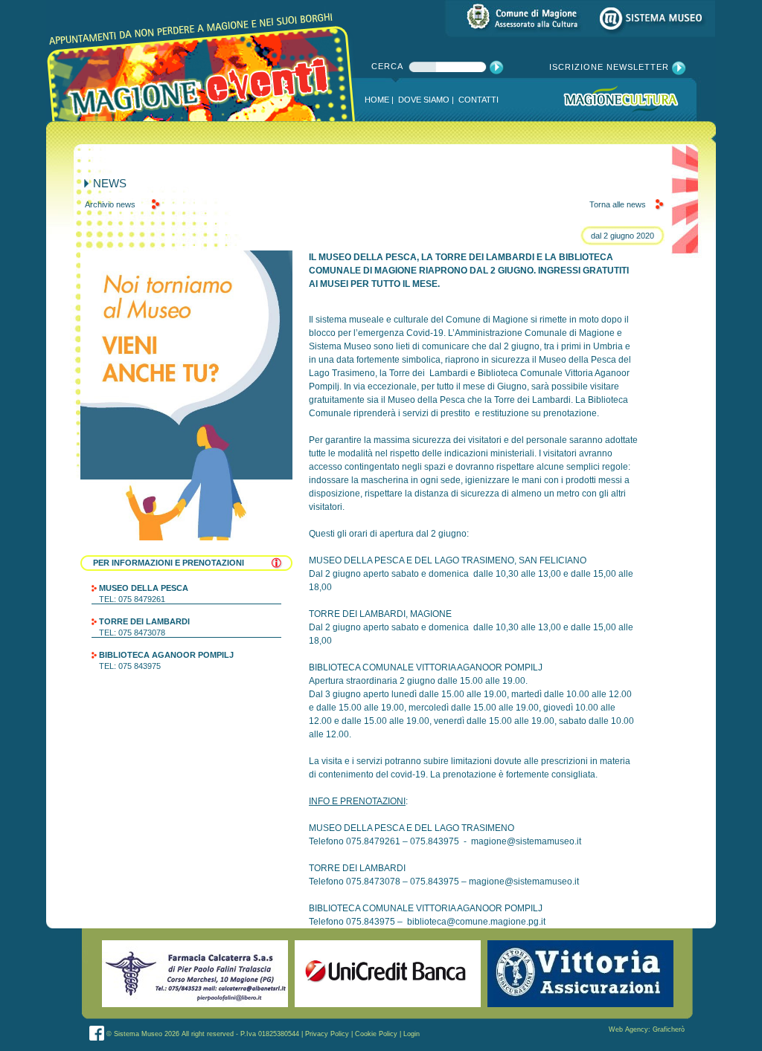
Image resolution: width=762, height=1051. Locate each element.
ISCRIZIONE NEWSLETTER (610, 66)
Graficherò (669, 1029)
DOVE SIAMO (423, 99)
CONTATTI (478, 99)
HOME (377, 99)
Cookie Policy (376, 1034)
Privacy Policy (327, 1034)
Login (411, 1034)
